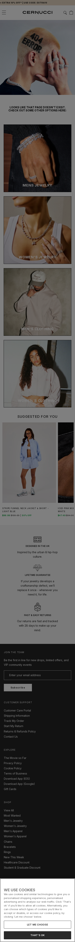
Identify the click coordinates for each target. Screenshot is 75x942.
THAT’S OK (37, 935)
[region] (37, 910)
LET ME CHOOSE (37, 924)
